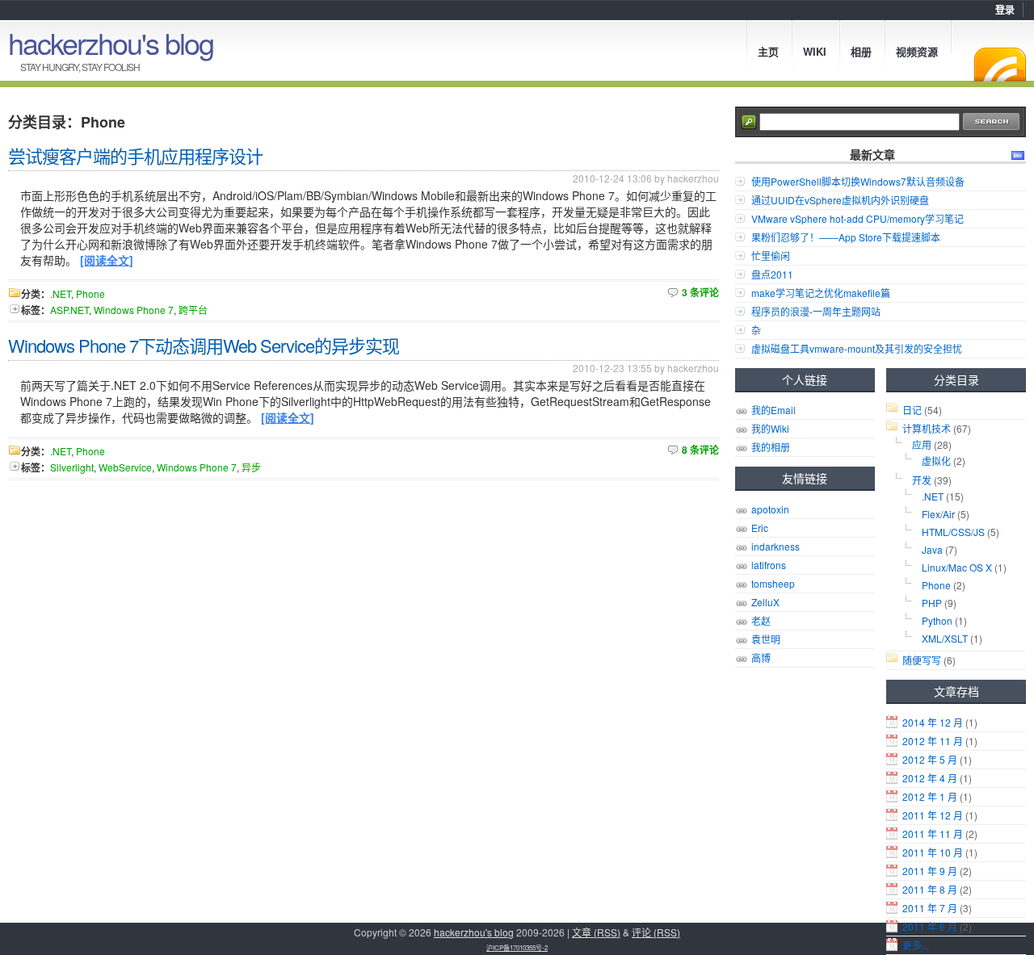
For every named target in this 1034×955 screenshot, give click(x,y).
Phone (936, 585)
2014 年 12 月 (932, 722)
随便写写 (921, 660)
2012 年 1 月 (929, 796)
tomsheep (773, 583)
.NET (933, 496)
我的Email (773, 410)
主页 (768, 51)
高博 (761, 657)
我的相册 (770, 447)
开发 (921, 480)
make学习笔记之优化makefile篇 (820, 292)
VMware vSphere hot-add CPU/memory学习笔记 (857, 218)
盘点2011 (772, 274)
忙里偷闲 (770, 255)
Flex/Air (938, 514)
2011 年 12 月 (932, 815)
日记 (912, 410)
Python (937, 620)
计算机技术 (926, 428)
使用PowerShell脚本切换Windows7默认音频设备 (858, 181)
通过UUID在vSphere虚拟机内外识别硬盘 (840, 200)
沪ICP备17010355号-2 (517, 947)
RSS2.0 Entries (1018, 155)
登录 (1005, 9)
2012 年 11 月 (932, 741)
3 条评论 (700, 292)
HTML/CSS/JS (953, 531)
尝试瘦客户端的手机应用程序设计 (135, 155)
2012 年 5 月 (929, 759)
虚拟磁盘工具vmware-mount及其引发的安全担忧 (856, 348)
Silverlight (72, 467)
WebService (125, 467)
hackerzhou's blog (110, 42)
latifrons (768, 565)
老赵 (761, 620)
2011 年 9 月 (929, 871)
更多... (915, 945)
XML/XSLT (945, 638)
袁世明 (765, 639)
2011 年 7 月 (929, 908)
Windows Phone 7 (134, 309)
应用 (921, 444)
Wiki (814, 51)
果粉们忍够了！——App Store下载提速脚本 (845, 237)
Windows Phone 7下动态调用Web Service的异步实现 (203, 345)
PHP (932, 602)
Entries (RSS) (1000, 65)
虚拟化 (936, 460)
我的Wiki (770, 428)
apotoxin (770, 509)
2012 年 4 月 (929, 778)
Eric (759, 527)
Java (932, 549)
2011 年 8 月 (929, 889)
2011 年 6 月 (929, 926)
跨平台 (193, 309)
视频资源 (917, 51)
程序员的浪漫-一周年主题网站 (816, 311)
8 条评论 (700, 449)
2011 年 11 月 (932, 833)
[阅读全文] (106, 260)
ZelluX (765, 602)
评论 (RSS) (656, 932)
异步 (251, 467)
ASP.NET (69, 309)
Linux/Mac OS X (957, 567)
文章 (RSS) (596, 932)
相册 (861, 51)
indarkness (775, 546)
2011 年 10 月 (932, 852)
